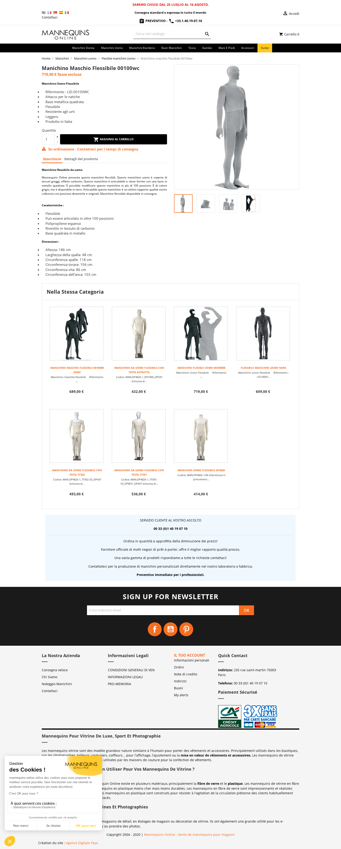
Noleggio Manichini (57, 684)
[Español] (61, 12)
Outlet (265, 48)
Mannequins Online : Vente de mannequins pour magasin (189, 834)
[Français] (49, 12)
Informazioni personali (191, 660)
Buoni (178, 688)
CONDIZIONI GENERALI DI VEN (131, 670)
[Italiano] (67, 12)
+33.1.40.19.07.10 (188, 21)
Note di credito (185, 674)
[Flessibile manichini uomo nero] (263, 333)
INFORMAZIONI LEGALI (125, 677)
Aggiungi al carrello (116, 139)
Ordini (179, 667)
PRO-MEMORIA (119, 684)
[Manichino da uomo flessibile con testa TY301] (138, 436)
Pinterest (186, 629)
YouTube (170, 629)
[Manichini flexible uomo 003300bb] (201, 333)
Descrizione (52, 159)
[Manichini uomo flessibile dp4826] (201, 436)
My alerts (181, 695)
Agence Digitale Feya (82, 843)
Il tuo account (189, 655)
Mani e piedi (227, 48)
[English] (43, 12)
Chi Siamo (49, 677)
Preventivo (156, 21)
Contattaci (50, 17)
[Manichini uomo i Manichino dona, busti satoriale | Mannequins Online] (66, 34)
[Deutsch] (55, 12)
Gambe (207, 48)
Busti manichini (171, 48)
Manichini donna (83, 48)
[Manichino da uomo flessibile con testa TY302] (76, 436)
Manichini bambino (142, 48)
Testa (192, 48)
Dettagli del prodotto (81, 159)
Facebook (155, 629)
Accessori (247, 48)
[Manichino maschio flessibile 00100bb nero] (76, 333)
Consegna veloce (55, 670)
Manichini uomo (112, 48)
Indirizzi (180, 681)
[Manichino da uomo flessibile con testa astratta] (138, 333)
